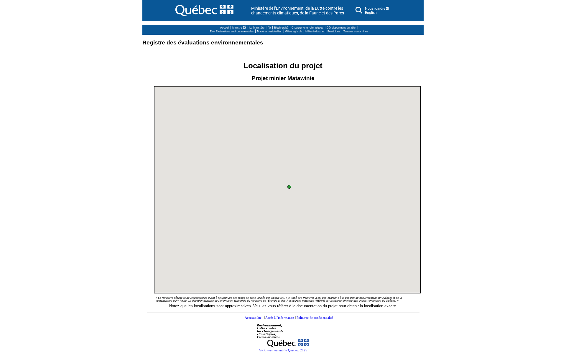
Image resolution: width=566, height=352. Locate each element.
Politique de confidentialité (315, 317)
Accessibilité (253, 317)
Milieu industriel (314, 31)
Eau (212, 31)
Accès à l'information (279, 317)
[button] (289, 187)
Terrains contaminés (355, 31)
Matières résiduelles (269, 31)
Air (269, 27)
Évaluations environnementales (235, 31)
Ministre (237, 27)
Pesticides (334, 31)
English (371, 13)
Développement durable (341, 27)
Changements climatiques (307, 27)
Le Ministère (256, 27)
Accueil (224, 27)
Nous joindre (375, 8)
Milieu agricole (293, 31)
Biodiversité (281, 27)
